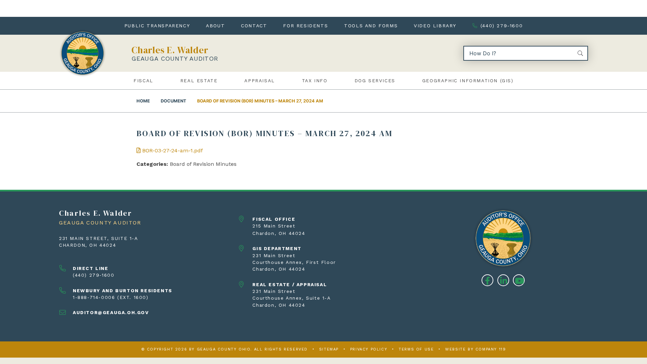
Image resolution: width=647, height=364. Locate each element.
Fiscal (143, 80)
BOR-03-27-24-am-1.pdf (172, 150)
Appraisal (259, 80)
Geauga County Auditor (174, 58)
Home (143, 100)
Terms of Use (416, 349)
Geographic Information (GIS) (468, 80)
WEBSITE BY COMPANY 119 (475, 349)
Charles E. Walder (170, 50)
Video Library (435, 25)
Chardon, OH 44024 (87, 245)
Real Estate (199, 80)
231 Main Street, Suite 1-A (98, 238)
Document (173, 100)
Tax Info (315, 80)
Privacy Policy (368, 349)
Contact (254, 25)
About (215, 25)
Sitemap (329, 349)
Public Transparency (157, 25)
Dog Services (375, 80)
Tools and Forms (371, 25)
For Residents (305, 25)
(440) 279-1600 (502, 25)
